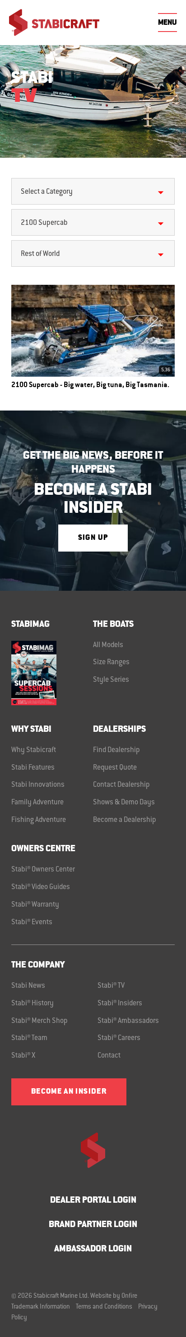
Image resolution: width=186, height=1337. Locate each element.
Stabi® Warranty (35, 905)
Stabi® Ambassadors (128, 1021)
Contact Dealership (121, 785)
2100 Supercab (44, 223)
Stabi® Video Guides (40, 887)
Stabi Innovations (38, 785)
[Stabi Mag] (52, 673)
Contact (109, 1056)
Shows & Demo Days (124, 803)
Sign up (93, 538)
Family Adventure (37, 803)
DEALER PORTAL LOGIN (93, 1200)
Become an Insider (69, 1092)
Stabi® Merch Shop (39, 1021)
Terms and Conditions (104, 1307)
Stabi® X (23, 1056)
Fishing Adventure (38, 820)
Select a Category (47, 192)
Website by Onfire (113, 1296)
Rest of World (40, 254)
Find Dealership (116, 750)
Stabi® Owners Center (43, 870)
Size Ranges (111, 662)
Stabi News (28, 986)
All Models (108, 645)
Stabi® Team (29, 1038)
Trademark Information (40, 1307)
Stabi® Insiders (120, 1003)
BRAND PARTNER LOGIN (93, 1225)
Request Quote (115, 768)
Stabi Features (33, 768)
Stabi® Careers (119, 1038)
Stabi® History (32, 1003)
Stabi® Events (31, 922)
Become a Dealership (124, 820)
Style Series (111, 680)
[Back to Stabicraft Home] (54, 22)
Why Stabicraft (33, 750)
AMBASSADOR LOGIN (93, 1249)
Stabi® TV (111, 986)
